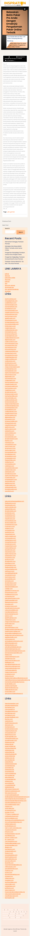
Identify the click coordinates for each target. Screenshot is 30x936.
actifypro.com (9, 559)
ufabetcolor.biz (9, 758)
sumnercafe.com (10, 861)
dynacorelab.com (10, 523)
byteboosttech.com (11, 729)
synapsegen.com (10, 458)
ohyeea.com (9, 876)
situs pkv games (10, 285)
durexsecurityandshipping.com (14, 820)
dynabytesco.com (10, 583)
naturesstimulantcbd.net (13, 894)
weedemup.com (10, 658)
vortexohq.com (10, 596)
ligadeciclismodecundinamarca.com (16, 678)
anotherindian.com (11, 882)
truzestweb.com (10, 477)
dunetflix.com (9, 863)
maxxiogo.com (9, 443)
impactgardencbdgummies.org (15, 892)
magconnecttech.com (12, 622)
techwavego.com (10, 378)
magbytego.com (10, 328)
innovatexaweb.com (11, 310)
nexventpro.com (10, 552)
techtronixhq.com (10, 299)
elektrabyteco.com (11, 365)
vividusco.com (9, 528)
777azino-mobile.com (12, 814)
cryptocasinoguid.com (12, 795)
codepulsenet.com (11, 411)
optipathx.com (9, 431)
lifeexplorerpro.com (11, 602)
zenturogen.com (10, 450)
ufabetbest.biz (9, 770)
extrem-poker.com (11, 837)
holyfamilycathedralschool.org (14, 682)
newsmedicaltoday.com (12, 668)
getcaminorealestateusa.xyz (14, 693)
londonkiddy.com (10, 684)
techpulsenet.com (11, 371)
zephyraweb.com (10, 536)
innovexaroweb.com (11, 386)
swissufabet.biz (9, 752)
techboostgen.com (11, 305)
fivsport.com (9, 853)
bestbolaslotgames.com (12, 649)
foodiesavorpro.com (11, 594)
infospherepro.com (11, 592)
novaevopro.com (10, 544)
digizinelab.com (10, 376)
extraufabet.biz (10, 760)
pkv (6, 283)
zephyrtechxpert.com (12, 373)
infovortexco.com (10, 375)
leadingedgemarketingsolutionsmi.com (17, 797)
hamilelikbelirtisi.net (11, 573)
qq (3, 910)
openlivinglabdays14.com (13, 803)
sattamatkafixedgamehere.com (15, 651)
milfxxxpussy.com (10, 867)
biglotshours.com (10, 735)
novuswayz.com (10, 558)
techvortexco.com (11, 316)
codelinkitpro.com (10, 303)
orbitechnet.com (10, 470)
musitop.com (9, 871)
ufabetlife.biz (9, 762)
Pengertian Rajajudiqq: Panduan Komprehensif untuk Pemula (15, 258)
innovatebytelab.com (12, 324)
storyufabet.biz (9, 775)
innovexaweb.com (10, 452)
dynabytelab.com (10, 511)
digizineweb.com (10, 340)
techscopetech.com (11, 382)
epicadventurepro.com (12, 598)
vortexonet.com (10, 517)
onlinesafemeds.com (11, 738)
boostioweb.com (10, 505)
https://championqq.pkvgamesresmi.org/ (15, 919)
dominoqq (5, 914)
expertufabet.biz (10, 746)
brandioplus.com (10, 454)
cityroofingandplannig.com (13, 822)
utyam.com (8, 872)
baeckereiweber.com (12, 703)
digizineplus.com (10, 417)
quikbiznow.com (10, 483)
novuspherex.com (10, 542)
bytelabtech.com (10, 309)
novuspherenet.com (11, 468)
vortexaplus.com (10, 464)
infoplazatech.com (11, 320)
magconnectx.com (11, 672)
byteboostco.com (10, 363)
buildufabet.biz (9, 787)
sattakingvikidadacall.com (13, 647)
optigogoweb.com (10, 487)
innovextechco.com (11, 355)
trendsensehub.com (11, 612)
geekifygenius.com (11, 618)
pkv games (11, 212)
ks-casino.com (9, 839)
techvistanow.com (11, 347)
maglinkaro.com (10, 390)
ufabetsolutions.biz (11, 764)
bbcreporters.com (11, 793)
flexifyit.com (9, 441)
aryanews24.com (10, 810)
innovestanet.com (10, 437)
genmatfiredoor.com (11, 627)
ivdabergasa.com (10, 824)
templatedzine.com (11, 855)
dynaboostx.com (10, 561)
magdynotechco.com (12, 312)
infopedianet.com (10, 410)
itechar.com (9, 719)
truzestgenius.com (11, 369)
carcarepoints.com (11, 841)
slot (6, 910)
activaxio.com (9, 581)
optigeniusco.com (10, 540)
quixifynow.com (10, 427)
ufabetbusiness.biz (11, 754)
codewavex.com (10, 361)
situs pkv (12, 914)
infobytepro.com (10, 326)
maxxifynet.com (10, 519)
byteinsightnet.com (11, 336)
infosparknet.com (10, 423)
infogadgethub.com (11, 301)
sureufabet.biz (9, 771)
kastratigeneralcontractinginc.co (15, 799)
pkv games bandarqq (11, 289)
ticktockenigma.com (11, 614)
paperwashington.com (12, 657)
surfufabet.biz (9, 768)
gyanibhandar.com (11, 740)
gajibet (18, 917)
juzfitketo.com (9, 888)
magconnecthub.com (12, 404)
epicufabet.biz (9, 777)
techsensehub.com (11, 307)
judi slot (7, 281)
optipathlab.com (10, 509)
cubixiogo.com (9, 466)
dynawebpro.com (10, 456)
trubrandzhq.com (10, 548)
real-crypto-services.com (13, 828)
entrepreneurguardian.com (13, 653)
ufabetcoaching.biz (11, 686)
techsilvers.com (10, 849)
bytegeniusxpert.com (11, 322)
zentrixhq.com (9, 435)
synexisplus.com (10, 515)
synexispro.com (10, 674)
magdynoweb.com (11, 384)
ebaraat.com (9, 725)
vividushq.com (9, 462)
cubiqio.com (9, 589)
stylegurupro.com (10, 585)
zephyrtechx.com (10, 554)
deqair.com (8, 847)
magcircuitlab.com (11, 359)
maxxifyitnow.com (10, 425)
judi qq (7, 274)
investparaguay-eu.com (12, 834)
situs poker (19, 915)
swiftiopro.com (9, 571)
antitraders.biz (9, 808)
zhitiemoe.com (9, 878)
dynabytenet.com (10, 392)
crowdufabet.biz (10, 785)
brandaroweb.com (11, 489)
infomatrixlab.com (10, 398)
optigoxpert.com (10, 556)
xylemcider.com (10, 884)
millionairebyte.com (11, 690)
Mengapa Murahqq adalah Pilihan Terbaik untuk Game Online (13, 248)
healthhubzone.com (11, 723)
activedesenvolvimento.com (14, 641)
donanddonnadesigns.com (13, 633)
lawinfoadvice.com (11, 857)
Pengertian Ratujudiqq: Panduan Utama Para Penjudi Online (15, 253)
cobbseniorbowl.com (11, 816)
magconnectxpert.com (12, 367)
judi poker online (10, 278)
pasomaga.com (10, 890)
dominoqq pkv (9, 287)
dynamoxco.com (10, 448)
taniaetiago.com (10, 886)
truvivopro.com (10, 526)
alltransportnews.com (12, 789)
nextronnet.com (10, 446)
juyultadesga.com (10, 826)
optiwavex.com (10, 472)
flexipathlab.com (10, 460)
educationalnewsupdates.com (14, 501)
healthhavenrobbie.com (12, 631)
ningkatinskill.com (10, 851)
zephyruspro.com (10, 429)
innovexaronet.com (11, 345)
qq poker (8, 291)
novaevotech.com (10, 353)
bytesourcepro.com (11, 394)
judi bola (11, 910)
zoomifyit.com (9, 491)
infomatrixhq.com (10, 349)
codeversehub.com (11, 400)
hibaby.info (8, 655)
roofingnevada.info (11, 670)
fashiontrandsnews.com (12, 791)
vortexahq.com (10, 530)
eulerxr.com (8, 616)
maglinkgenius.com (11, 357)
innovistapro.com (10, 565)
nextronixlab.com (10, 433)
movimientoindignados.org (13, 865)
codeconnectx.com (11, 342)
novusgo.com (9, 604)
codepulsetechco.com (12, 338)
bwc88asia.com (10, 836)
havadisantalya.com (11, 711)
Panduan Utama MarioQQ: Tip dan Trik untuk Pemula (14, 262)
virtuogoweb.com (10, 733)
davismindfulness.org (11, 688)
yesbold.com (9, 721)
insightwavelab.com (11, 600)
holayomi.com (9, 676)
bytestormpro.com (11, 606)
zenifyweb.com (9, 624)
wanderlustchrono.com (12, 608)
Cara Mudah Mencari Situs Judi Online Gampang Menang (16, 37)
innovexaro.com (10, 419)
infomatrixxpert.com (11, 343)
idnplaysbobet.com (11, 645)
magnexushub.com (11, 731)
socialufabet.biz (10, 766)
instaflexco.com (10, 563)
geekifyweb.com (10, 318)
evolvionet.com (10, 513)
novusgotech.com (10, 444)
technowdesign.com (11, 818)
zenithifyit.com (9, 532)
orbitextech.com (10, 620)
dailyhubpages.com (11, 643)
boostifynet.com (10, 550)
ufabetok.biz (9, 781)
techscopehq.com (11, 415)
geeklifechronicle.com (12, 591)
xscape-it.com (9, 812)
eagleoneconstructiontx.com (14, 635)
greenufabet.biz (10, 756)
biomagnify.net (9, 898)
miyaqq (12, 917)
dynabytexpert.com (11, 439)
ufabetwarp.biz (9, 742)
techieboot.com (10, 715)
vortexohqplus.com (11, 569)
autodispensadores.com (12, 664)
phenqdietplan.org (11, 859)
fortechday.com (10, 692)
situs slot (7, 280)
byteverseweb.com (11, 402)
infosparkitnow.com (11, 314)
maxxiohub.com (10, 534)
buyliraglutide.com (11, 737)
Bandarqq (10, 41)
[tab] (24, 9)
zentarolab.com (10, 481)
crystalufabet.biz (10, 779)
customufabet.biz (10, 773)
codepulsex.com (10, 380)
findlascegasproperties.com (14, 629)
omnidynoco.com (10, 474)
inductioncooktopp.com (12, 666)
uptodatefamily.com (11, 869)
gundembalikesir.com (11, 717)
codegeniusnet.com (11, 330)
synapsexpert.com (11, 479)
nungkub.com (9, 880)
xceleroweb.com (10, 485)
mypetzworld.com (10, 830)
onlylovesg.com (10, 639)
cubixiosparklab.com (11, 351)
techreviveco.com (10, 388)
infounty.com (9, 832)
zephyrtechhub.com (11, 476)
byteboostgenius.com (12, 406)
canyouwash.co (10, 709)
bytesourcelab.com (11, 421)
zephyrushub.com (10, 507)
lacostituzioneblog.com (12, 874)
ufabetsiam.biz (9, 750)
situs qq (7, 276)
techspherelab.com (11, 396)
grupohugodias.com (11, 845)
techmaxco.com (10, 577)
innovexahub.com (10, 521)
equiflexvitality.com (11, 637)
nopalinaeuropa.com (11, 896)
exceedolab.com (10, 579)
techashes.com (10, 707)
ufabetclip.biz (9, 744)
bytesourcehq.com (11, 334)
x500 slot (22, 914)
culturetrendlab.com (11, 610)
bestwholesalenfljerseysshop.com (15, 801)
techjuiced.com (10, 727)
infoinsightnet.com (11, 332)
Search (7, 228)
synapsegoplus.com (11, 408)
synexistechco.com (11, 524)
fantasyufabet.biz (10, 748)
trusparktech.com (10, 546)
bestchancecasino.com (12, 660)
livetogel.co (8, 625)
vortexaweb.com (10, 538)
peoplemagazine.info (11, 705)
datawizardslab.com (11, 587)
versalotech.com (10, 575)
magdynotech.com (11, 413)
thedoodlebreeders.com (12, 843)
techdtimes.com (10, 713)
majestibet (5, 917)
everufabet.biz (9, 783)
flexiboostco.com (10, 503)
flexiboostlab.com (10, 567)
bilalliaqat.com (9, 662)
